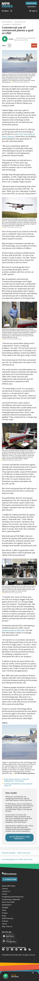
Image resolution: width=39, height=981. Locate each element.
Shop (4, 915)
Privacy (4, 913)
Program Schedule (8, 853)
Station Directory (23, 853)
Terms (4, 924)
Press (4, 910)
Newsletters (6, 905)
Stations (5, 921)
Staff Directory (7, 918)
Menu (6, 11)
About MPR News (8, 886)
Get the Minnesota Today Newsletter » (19, 838)
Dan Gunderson (7, 22)
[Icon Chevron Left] (4, 745)
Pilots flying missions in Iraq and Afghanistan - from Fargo (16, 780)
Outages (5, 907)
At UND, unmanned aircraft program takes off (18, 784)
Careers (5, 888)
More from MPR (8, 902)
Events (4, 894)
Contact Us (6, 891)
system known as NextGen (13, 630)
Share (34, 45)
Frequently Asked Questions (13, 897)
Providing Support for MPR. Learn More (17, 859)
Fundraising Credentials (11, 899)
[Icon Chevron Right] (35, 745)
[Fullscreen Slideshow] (4, 729)
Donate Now (31, 3)
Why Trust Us (7, 926)
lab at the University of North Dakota (18, 135)
